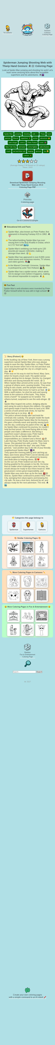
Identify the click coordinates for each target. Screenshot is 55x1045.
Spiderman (13, 530)
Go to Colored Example (27, 220)
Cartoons (42, 530)
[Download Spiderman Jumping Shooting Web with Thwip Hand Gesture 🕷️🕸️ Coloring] (27, 176)
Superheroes (28, 530)
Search (39, 672)
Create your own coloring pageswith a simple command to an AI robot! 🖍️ (27, 996)
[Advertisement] (27, 325)
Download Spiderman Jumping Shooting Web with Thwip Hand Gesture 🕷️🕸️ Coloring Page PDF (27, 185)
